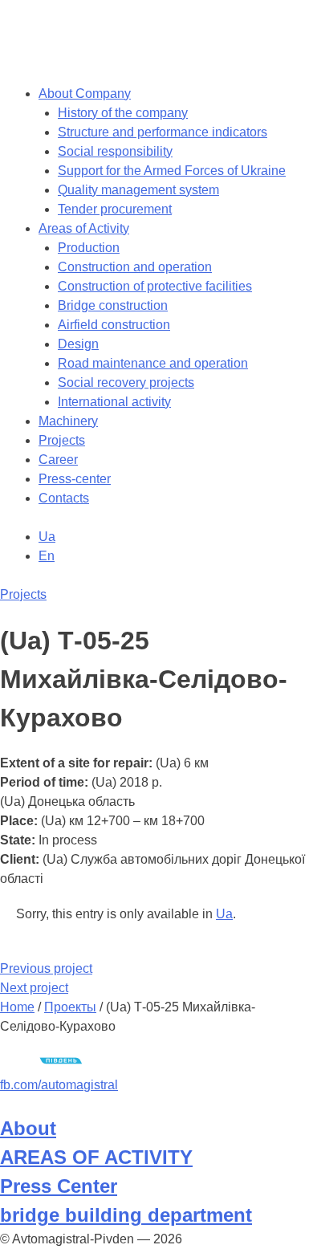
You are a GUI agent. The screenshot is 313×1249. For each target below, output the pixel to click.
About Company (85, 93)
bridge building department (126, 1215)
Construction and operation (135, 267)
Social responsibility (115, 151)
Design (78, 344)
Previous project (46, 968)
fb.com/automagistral (59, 1085)
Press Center (58, 1186)
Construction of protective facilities (155, 286)
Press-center (75, 479)
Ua (224, 914)
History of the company (123, 113)
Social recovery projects (126, 382)
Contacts (64, 498)
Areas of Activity (84, 228)
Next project (34, 988)
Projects (62, 440)
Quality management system (138, 190)
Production (89, 247)
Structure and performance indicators (162, 132)
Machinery (68, 421)
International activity (114, 402)
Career (58, 459)
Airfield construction (114, 325)
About (28, 1128)
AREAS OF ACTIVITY (96, 1157)
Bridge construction (113, 305)
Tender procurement (115, 209)
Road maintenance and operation (153, 363)
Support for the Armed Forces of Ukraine (172, 170)
